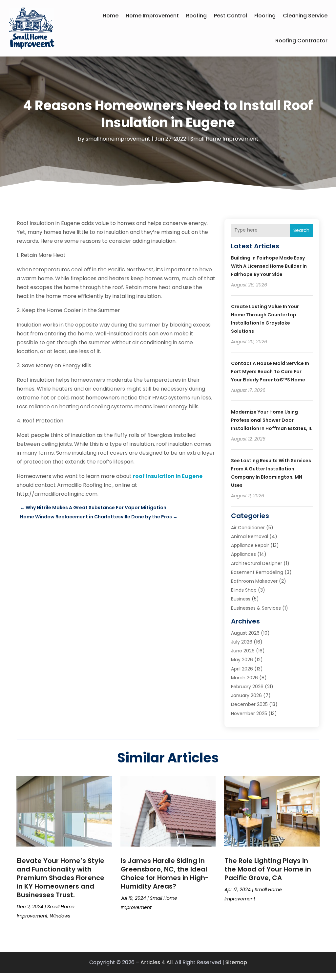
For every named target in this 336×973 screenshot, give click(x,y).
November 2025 (249, 713)
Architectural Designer (256, 563)
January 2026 (246, 695)
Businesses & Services (256, 608)
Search (301, 230)
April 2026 (242, 669)
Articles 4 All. (157, 962)
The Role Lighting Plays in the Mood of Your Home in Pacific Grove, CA (267, 869)
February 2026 (247, 686)
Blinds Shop (244, 590)
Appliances (243, 554)
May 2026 (242, 659)
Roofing (196, 15)
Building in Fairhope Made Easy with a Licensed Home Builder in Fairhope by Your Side (269, 266)
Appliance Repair (250, 545)
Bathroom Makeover (254, 581)
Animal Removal (249, 536)
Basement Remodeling (257, 572)
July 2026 (241, 642)
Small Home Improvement (224, 139)
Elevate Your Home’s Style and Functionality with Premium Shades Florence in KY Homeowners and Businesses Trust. (60, 877)
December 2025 (249, 704)
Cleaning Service (305, 15)
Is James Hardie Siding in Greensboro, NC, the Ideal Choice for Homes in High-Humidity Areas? (165, 873)
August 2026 (245, 633)
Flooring (265, 15)
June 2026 (243, 650)
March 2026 (244, 677)
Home (110, 15)
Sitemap (236, 962)
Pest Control (230, 15)
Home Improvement (152, 15)
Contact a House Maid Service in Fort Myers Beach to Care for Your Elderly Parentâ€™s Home (270, 371)
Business (240, 599)
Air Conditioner (248, 527)
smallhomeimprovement (118, 139)
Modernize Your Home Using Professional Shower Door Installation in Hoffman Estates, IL (271, 420)
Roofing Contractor (301, 40)
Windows (60, 916)
